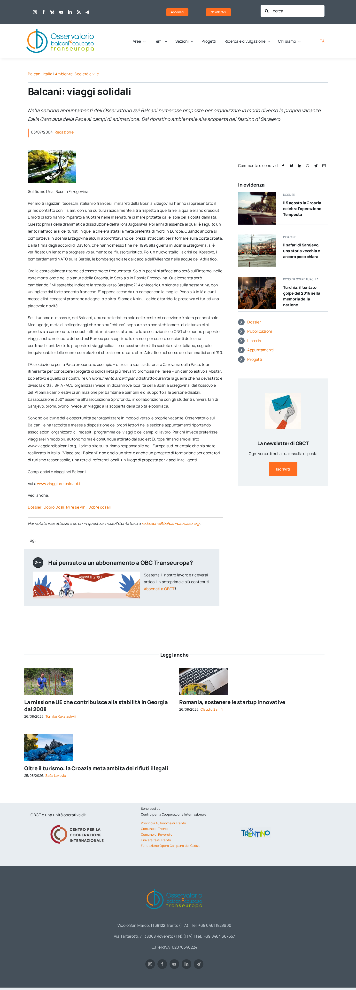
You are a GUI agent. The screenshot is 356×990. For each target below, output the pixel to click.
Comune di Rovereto (156, 834)
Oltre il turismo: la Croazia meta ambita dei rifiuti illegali (96, 768)
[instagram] (35, 12)
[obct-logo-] (60, 26)
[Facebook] (283, 165)
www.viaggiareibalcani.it (59, 483)
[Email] (324, 165)
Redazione (64, 132)
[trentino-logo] (255, 829)
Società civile (87, 74)
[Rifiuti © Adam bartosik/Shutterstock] (48, 736)
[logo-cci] (78, 824)
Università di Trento (156, 840)
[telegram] (87, 12)
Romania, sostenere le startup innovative (232, 702)
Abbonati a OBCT (159, 588)
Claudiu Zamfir (212, 709)
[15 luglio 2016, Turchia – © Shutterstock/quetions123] (257, 278)
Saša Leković (55, 775)
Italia (47, 74)
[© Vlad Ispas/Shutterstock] (203, 669)
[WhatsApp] (307, 165)
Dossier (254, 322)
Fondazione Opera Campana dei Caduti (170, 845)
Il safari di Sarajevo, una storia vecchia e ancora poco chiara (301, 250)
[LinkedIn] (299, 165)
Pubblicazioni (259, 331)
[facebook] (44, 12)
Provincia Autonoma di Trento (163, 823)
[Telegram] (316, 165)
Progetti (254, 359)
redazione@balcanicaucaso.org (171, 523)
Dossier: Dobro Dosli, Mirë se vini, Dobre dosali (69, 507)
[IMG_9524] (48, 669)
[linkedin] (70, 12)
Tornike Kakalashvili (61, 716)
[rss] (79, 12)
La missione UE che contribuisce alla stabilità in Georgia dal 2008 (96, 706)
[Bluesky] (291, 165)
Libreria (254, 340)
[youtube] (61, 12)
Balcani (35, 74)
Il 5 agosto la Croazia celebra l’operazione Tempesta (302, 208)
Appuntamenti (260, 350)
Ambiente (64, 74)
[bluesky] (52, 12)
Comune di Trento (155, 828)
